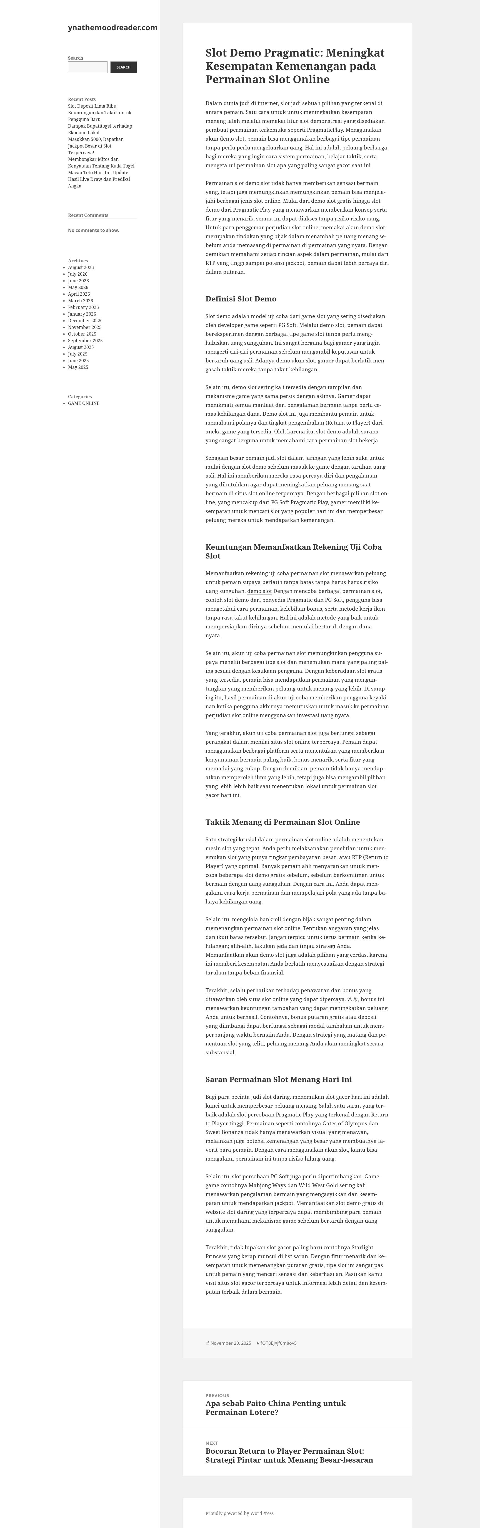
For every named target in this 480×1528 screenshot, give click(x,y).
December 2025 (84, 321)
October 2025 (82, 334)
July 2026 (78, 274)
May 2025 (78, 367)
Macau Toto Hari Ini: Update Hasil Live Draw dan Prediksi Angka (99, 179)
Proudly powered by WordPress (240, 1513)
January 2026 (82, 314)
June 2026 (78, 281)
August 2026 (81, 267)
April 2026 (79, 294)
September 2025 (85, 340)
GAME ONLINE (83, 403)
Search (75, 58)
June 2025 (78, 360)
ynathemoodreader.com (113, 27)
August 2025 (81, 347)
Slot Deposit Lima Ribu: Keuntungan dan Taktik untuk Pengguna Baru (99, 112)
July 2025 (78, 354)
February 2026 (83, 307)
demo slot (259, 591)
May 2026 (78, 287)
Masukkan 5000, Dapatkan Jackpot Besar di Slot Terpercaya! (96, 146)
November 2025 (85, 327)
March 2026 (80, 301)
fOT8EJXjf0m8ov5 (279, 1343)
